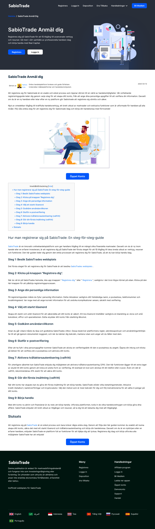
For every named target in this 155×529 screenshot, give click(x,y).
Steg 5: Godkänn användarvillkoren (32, 208)
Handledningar (118, 5)
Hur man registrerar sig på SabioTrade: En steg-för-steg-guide (42, 190)
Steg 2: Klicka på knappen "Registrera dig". (35, 197)
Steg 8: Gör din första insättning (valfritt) (34, 219)
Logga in (75, 5)
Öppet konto (77, 176)
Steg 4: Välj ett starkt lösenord (30, 205)
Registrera (63, 5)
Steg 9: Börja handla (25, 223)
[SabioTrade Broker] (19, 6)
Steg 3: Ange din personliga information (34, 201)
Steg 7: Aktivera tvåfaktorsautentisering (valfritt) (38, 216)
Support (118, 493)
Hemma (11, 16)
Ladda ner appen (122, 480)
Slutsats (17, 227)
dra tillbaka (102, 5)
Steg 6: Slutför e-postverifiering (30, 212)
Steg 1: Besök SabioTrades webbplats (33, 193)
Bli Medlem (139, 5)
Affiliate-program (122, 467)
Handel (117, 498)
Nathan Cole (24, 86)
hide (50, 186)
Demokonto (119, 489)
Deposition (88, 5)
